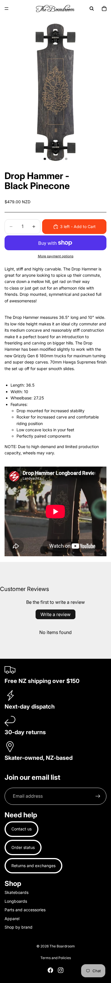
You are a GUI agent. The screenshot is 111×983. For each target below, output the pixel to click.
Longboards (16, 901)
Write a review (55, 614)
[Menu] (6, 8)
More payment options (55, 256)
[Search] (91, 8)
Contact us (21, 828)
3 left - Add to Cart (78, 226)
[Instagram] (60, 970)
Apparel (12, 918)
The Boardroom (62, 946)
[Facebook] (50, 970)
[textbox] (55, 423)
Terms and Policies (55, 958)
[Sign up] (98, 796)
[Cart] (104, 8)
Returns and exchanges (33, 865)
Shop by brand (18, 927)
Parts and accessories (25, 909)
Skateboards (16, 892)
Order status (23, 847)
